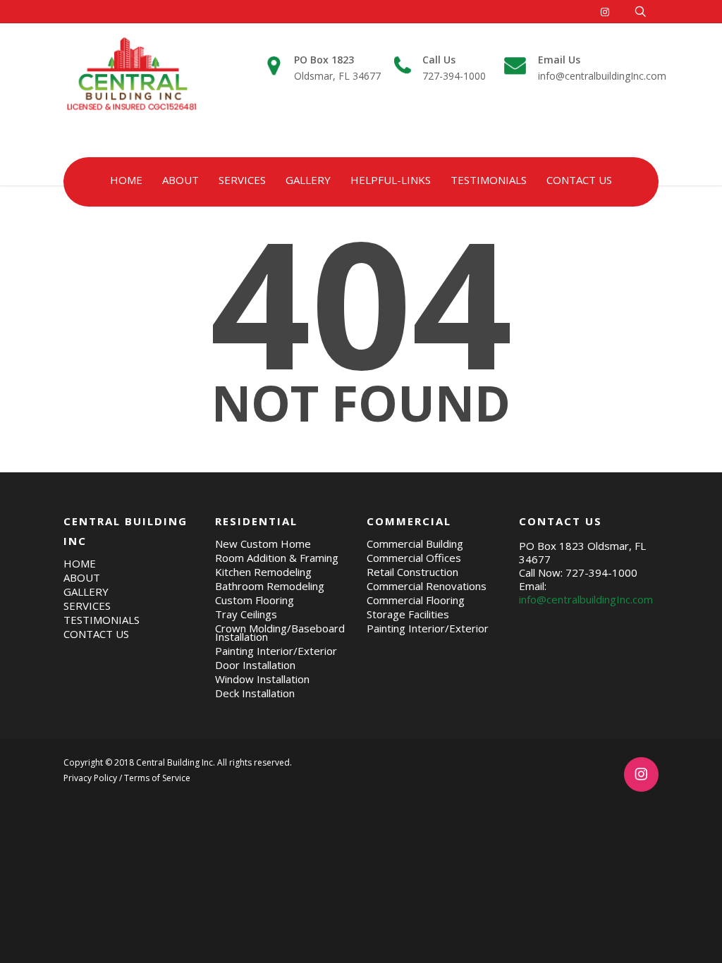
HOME (126, 180)
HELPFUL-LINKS (390, 180)
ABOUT (180, 180)
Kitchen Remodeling (263, 572)
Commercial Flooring (416, 600)
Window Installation (262, 679)
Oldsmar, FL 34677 (337, 67)
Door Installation (255, 665)
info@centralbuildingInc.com (602, 67)
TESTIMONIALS (489, 180)
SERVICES (242, 180)
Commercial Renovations (427, 586)
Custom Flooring (254, 600)
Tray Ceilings (246, 614)
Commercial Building (415, 543)
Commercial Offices (414, 557)
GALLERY (308, 180)
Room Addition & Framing (276, 557)
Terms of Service (157, 778)
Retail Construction (412, 572)
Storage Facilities (408, 614)
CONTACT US (579, 180)
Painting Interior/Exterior (276, 650)
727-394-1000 (454, 67)
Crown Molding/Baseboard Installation (280, 632)
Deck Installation (255, 693)
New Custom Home (263, 543)
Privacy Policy (90, 778)
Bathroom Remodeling (269, 586)
